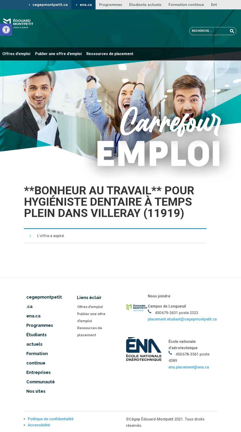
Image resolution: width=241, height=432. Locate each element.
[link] (6, 30)
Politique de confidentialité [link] (50, 419)
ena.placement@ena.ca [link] (189, 367)
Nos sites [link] (35, 391)
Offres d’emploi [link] (16, 54)
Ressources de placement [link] (109, 54)
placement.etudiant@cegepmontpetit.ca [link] (182, 319)
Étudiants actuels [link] (145, 5)
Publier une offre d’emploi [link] (58, 54)
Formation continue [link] (186, 5)
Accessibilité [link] (39, 425)
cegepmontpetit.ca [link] (50, 5)
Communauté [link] (40, 381)
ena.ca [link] (86, 5)
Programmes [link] (110, 5)
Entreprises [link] (38, 372)
